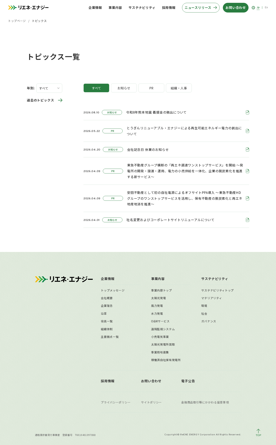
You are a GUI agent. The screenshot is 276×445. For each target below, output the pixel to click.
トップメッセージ (113, 290)
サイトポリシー (151, 402)
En (266, 7)
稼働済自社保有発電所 (166, 360)
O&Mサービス (160, 321)
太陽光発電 (158, 298)
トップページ (17, 21)
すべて (96, 88)
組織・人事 (179, 88)
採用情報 (169, 7)
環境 (204, 306)
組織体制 (107, 329)
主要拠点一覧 (110, 337)
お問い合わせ (151, 380)
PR (151, 88)
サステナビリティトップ (217, 290)
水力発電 (157, 313)
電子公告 (188, 380)
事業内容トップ (161, 290)
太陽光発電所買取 (163, 344)
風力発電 (157, 306)
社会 (204, 313)
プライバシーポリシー (116, 402)
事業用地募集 (160, 352)
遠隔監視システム (163, 329)
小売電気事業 (160, 337)
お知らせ (123, 88)
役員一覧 (107, 321)
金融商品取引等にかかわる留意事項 (205, 402)
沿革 (104, 313)
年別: (31, 88)
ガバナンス (208, 321)
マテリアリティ (211, 298)
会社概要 (107, 298)
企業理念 (107, 306)
